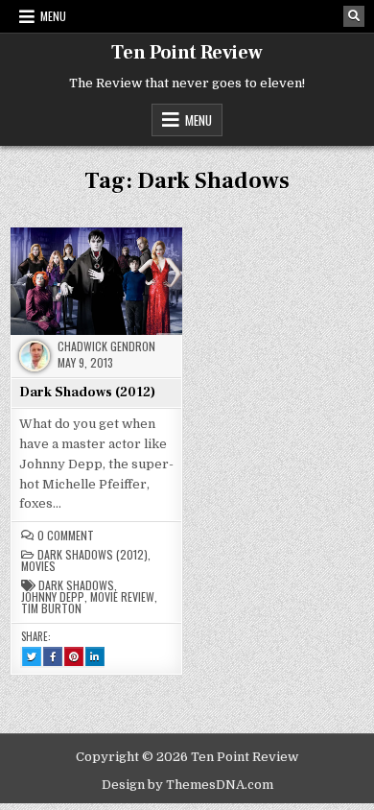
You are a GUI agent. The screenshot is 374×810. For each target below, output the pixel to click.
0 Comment (65, 535)
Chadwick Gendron (106, 346)
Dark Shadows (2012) (87, 392)
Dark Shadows (76, 585)
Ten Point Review (187, 52)
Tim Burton (51, 608)
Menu (53, 16)
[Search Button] (353, 16)
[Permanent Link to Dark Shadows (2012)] (97, 280)
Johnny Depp (52, 597)
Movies (38, 566)
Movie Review (122, 597)
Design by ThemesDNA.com (187, 784)
